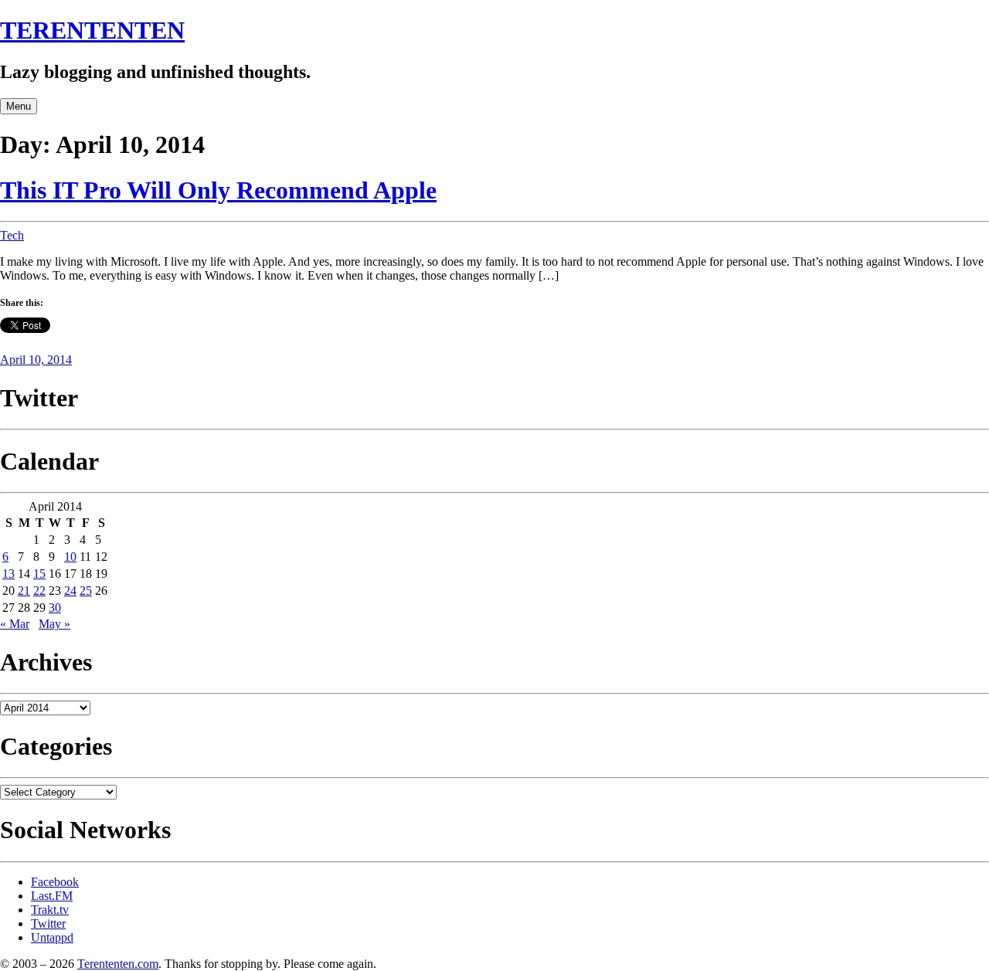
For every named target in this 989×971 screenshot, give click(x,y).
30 (55, 607)
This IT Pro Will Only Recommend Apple (218, 190)
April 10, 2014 (36, 359)
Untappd (52, 937)
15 (39, 573)
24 (70, 590)
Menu (18, 106)
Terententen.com (117, 963)
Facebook (55, 881)
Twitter (48, 923)
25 (86, 590)
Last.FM (52, 895)
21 (24, 590)
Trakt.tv (50, 909)
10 (70, 556)
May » (54, 623)
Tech (12, 235)
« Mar (14, 623)
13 (8, 573)
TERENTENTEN (92, 30)
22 (39, 590)
